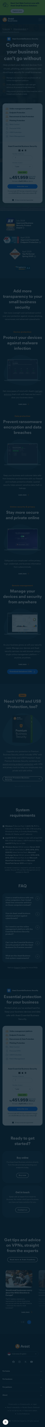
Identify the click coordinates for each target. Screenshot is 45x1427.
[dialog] (22, 713)
